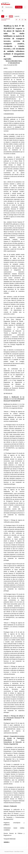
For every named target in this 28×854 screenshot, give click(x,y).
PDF (6, 16)
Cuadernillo (17, 16)
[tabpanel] (14, 434)
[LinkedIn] (25, 19)
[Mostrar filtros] (25, 7)
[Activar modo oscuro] (2, 10)
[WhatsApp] (22, 19)
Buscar (19, 7)
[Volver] (2, 16)
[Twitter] (16, 19)
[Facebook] (19, 19)
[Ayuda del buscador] (2, 7)
